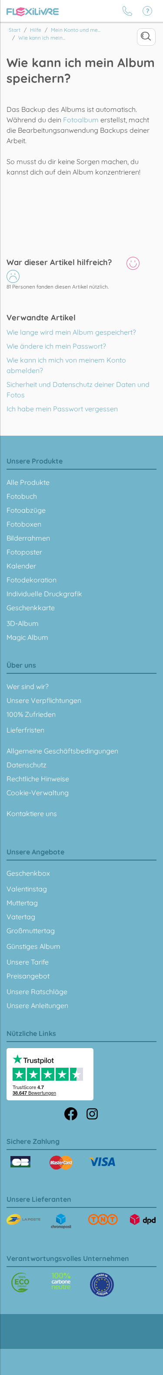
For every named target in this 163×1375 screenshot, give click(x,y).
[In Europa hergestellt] (61, 1281)
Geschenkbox (28, 873)
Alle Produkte (28, 482)
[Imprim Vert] (20, 1282)
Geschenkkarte (31, 607)
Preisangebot (28, 976)
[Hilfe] (147, 11)
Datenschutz (27, 764)
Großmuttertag (31, 930)
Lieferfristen (25, 730)
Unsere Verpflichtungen (44, 700)
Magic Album (27, 637)
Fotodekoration (32, 579)
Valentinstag (27, 888)
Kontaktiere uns (32, 813)
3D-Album (23, 623)
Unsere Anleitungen (37, 1005)
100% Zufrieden (31, 714)
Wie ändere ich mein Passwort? (56, 346)
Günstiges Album (33, 946)
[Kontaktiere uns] (127, 11)
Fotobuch (22, 496)
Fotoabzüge (26, 510)
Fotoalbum (81, 119)
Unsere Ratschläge (37, 991)
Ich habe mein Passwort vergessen (62, 408)
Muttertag (22, 902)
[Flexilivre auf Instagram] (92, 1113)
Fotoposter (24, 552)
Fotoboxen (24, 524)
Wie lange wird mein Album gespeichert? (71, 332)
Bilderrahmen (28, 538)
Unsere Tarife (28, 962)
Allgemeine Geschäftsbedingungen (62, 750)
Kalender (21, 565)
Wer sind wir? (28, 686)
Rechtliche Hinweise (38, 778)
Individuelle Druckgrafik (44, 593)
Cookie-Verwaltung (38, 792)
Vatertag (21, 916)
